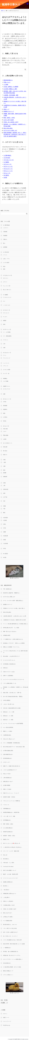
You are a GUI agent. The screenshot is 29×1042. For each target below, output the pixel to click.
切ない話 (5, 855)
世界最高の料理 (6, 635)
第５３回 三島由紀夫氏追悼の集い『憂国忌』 (13, 696)
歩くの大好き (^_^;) (7, 443)
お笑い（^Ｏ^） (6, 258)
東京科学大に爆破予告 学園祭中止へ (11, 592)
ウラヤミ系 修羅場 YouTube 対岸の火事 (12, 939)
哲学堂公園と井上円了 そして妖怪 (11, 627)
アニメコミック (6, 358)
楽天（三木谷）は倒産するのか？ (10, 932)
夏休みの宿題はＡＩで (8, 970)
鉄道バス (5, 454)
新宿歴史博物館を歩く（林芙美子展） (11, 812)
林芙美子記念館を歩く (8, 831)
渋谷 (4, 501)
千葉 (4, 508)
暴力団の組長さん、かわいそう (10, 924)
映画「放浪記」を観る (9, 117)
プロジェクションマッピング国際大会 (11, 800)
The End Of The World (8, 866)
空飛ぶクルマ (7, 82)
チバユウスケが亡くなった (9, 660)
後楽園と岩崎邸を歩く (8, 882)
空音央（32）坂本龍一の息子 (11, 122)
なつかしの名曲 (6, 369)
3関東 (4, 506)
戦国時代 (5, 409)
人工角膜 (6, 84)
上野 (4, 485)
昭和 (4, 413)
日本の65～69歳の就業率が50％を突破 (11, 708)
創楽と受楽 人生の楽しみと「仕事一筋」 (12, 692)
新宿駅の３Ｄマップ (9, 111)
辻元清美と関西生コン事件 (10, 89)
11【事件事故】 (7, 155)
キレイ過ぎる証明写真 (8, 727)
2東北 (4, 524)
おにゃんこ (5, 278)
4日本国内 (5, 517)
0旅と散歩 (5, 428)
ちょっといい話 (6, 285)
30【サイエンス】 (8, 166)
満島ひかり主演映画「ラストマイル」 (11, 647)
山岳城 (4, 439)
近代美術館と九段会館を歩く (9, 664)
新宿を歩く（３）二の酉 (8, 711)
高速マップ (6, 109)
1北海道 (5, 520)
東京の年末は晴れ (8, 128)
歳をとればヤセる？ (7, 912)
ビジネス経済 (6, 262)
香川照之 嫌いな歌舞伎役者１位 (10, 951)
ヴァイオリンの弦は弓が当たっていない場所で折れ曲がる (15, 651)
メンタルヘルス (6, 305)
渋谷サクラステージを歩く (9, 671)
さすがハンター (6, 762)
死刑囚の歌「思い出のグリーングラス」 (12, 955)
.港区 (4, 466)
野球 (4, 324)
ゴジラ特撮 (5, 381)
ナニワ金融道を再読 (7, 920)
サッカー (5, 316)
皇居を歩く (5, 667)
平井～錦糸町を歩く (7, 589)
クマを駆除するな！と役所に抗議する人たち (13, 639)
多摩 (4, 493)
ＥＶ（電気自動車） (7, 336)
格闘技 (4, 320)
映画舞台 (5, 378)
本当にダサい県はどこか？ (9, 739)
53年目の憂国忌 (6, 700)
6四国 (4, 539)
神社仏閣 (5, 446)
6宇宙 (4, 548)
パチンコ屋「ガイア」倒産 (9, 816)
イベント (5, 254)
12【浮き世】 (7, 157)
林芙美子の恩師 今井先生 (9, 797)
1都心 (4, 459)
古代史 (4, 401)
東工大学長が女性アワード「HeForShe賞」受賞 (14, 746)
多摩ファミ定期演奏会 (8, 675)
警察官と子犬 (6, 839)
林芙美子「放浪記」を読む (9, 835)
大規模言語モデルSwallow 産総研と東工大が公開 (14, 619)
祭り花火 (5, 450)
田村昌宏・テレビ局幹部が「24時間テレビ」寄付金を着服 (15, 688)
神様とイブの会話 (7, 789)
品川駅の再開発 (6, 785)
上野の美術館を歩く (7, 777)
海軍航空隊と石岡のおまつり (9, 893)
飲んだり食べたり (7, 289)
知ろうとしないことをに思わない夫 (11, 843)
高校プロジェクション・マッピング (11, 793)
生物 (4, 347)
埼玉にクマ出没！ (7, 773)
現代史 (4, 421)
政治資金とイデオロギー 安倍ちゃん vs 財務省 (13, 643)
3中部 (4, 528)
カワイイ (5, 281)
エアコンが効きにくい (8, 974)
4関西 (4, 531)
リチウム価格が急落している (9, 683)
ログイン (5, 1013)
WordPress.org (6, 1025)
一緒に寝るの (6, 889)
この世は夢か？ (6, 897)
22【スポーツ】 (8, 164)
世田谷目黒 (5, 489)
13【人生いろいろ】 (9, 159)
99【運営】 (6, 175)
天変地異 (5, 231)
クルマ (4, 431)
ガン (4, 301)
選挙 (4, 269)
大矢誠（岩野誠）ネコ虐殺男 (11, 86)
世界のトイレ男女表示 (8, 901)
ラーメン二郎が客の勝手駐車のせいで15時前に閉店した (15, 623)
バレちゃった (6, 804)
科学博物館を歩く (7, 820)
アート (4, 355)
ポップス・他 (6, 373)
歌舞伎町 (5, 476)
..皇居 (4, 462)
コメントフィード (7, 1021)
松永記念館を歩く (7, 963)
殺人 (4, 243)
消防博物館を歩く (7, 808)
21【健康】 (6, 162)
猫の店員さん (6, 858)
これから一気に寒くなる (8, 704)
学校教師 (5, 235)
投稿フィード (6, 1017)
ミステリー (5, 227)
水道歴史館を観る (7, 735)
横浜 (4, 512)
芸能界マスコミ (6, 386)
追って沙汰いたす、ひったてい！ (10, 936)
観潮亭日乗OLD (11, 4)
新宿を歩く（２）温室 (8, 715)
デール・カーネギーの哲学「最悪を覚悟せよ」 (13, 600)
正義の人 (5, 239)
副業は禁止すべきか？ (8, 781)
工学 (4, 343)
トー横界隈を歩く (7, 947)
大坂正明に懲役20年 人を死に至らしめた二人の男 (14, 616)
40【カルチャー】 (8, 168)
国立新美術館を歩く (7, 758)
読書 (4, 394)
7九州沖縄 (5, 543)
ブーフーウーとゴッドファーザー (10, 878)
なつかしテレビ (6, 388)
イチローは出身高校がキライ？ (10, 769)
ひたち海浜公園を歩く (8, 827)
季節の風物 (5, 435)
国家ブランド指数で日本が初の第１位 (11, 766)
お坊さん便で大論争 (9, 119)
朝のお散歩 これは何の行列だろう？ (11, 656)
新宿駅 (4, 472)
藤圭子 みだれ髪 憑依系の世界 (10, 874)
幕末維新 (5, 405)
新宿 (4, 470)
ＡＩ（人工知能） (7, 332)
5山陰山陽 (5, 535)
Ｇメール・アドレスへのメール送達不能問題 (13, 723)
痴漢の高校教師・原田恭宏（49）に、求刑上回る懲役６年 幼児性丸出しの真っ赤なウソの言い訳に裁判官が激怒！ (15, 134)
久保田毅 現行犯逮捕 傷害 (11, 95)
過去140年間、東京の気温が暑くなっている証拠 (14, 943)
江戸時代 (5, 417)
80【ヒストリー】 (8, 170)
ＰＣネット (5, 339)
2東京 (4, 482)
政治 (4, 266)
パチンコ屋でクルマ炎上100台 (10, 928)
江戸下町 (5, 497)
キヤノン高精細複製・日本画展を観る (11, 742)
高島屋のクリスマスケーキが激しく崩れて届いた (14, 608)
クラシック (5, 365)
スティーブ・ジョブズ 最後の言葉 (11, 851)
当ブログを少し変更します (10, 130)
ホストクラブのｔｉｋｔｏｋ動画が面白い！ (13, 959)
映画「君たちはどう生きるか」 (10, 631)
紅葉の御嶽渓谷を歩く (8, 754)
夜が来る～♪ (6, 885)
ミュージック (6, 363)
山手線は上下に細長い (8, 916)
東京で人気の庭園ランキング (9, 870)
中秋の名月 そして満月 (8, 862)
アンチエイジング (7, 297)
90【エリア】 (7, 173)
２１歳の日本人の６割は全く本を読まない (12, 847)
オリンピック (6, 312)
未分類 (5, 177)
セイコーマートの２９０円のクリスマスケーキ (13, 679)
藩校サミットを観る (7, 731)
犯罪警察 (5, 247)
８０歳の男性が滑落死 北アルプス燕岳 (12, 967)
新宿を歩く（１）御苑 (8, 719)
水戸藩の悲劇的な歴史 (8, 750)
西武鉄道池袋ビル (8, 80)
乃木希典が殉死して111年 (9, 905)
